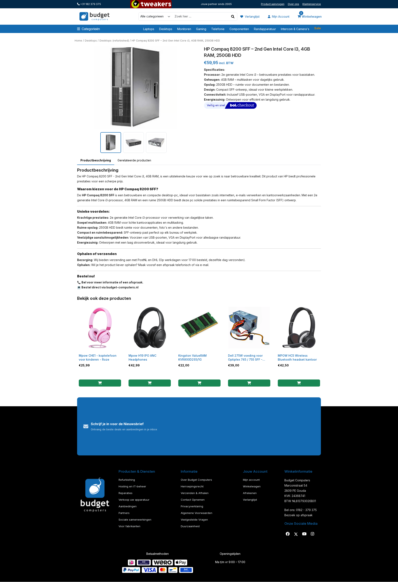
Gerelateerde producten (134, 160)
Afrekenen (250, 493)
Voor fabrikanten (129, 526)
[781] (199, 383)
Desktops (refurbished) (114, 40)
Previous (74, 87)
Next (197, 87)
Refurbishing (127, 479)
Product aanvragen (272, 4)
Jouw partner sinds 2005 (216, 4)
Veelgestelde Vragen (194, 519)
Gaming (201, 29)
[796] (299, 383)
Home (78, 40)
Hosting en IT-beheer (132, 486)
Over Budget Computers (196, 479)
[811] (100, 383)
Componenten (239, 29)
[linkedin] (304, 534)
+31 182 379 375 (90, 4)
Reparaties (125, 493)
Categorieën (91, 29)
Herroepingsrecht (192, 486)
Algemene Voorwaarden (196, 513)
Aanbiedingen (128, 506)
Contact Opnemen (193, 499)
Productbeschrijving (95, 160)
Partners (124, 513)
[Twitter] (296, 534)
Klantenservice (311, 4)
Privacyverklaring (192, 506)
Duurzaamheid (190, 526)
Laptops (148, 29)
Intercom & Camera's (295, 29)
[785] (150, 383)
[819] (249, 383)
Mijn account (280, 16)
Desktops (165, 29)
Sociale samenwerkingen (135, 519)
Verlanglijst (252, 16)
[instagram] (312, 534)
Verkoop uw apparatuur (134, 499)
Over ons (293, 4)
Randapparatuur (265, 29)
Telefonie (217, 29)
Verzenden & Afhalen (195, 493)
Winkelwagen (311, 16)
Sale (317, 28)
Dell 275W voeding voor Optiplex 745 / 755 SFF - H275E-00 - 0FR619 (245, 359)
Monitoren (184, 29)
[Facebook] (287, 534)
